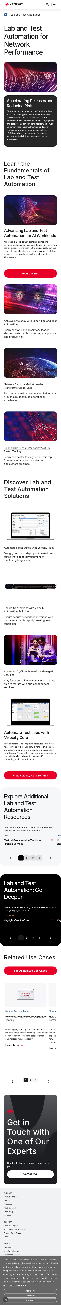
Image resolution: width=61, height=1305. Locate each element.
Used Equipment (11, 1211)
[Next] (51, 858)
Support (8, 1222)
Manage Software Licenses (15, 1229)
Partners (7, 1215)
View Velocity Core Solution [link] (30, 775)
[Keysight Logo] (14, 4)
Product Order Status (12, 1233)
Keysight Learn (10, 1208)
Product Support (11, 1226)
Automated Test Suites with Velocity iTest (29, 547)
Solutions (8, 1204)
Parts (6, 1237)
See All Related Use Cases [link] (30, 970)
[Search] (47, 4)
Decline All (30, 1295)
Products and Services (13, 1197)
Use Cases (8, 1200)
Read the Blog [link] (30, 273)
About (7, 1244)
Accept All (30, 1291)
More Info (30, 1300)
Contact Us (30, 1173)
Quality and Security (12, 1255)
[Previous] (10, 858)
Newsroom (8, 1247)
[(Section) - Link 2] (5, 14)
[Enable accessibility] (5, 1299)
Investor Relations (11, 1251)
